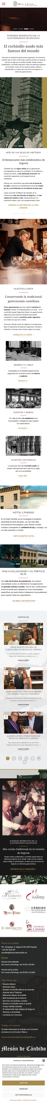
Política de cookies (16, 1100)
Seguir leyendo (23, 660)
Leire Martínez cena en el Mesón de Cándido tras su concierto (23, 693)
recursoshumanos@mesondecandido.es (18, 1037)
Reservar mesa (9, 987)
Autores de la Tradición (12, 992)
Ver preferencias (23, 1095)
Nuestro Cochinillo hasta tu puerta (17, 1003)
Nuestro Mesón (9, 984)
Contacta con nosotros (12, 1015)
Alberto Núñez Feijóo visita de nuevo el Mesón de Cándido (23, 737)
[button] (44, 1060)
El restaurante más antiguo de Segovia (19, 1009)
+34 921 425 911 (8, 950)
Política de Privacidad (29, 1100)
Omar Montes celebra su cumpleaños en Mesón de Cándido (23, 648)
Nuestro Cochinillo (18, 990)
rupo (13, 1006)
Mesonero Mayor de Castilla (14, 995)
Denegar (23, 1089)
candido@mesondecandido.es (14, 952)
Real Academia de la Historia (14, 998)
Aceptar (23, 1083)
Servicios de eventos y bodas (15, 1001)
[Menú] (4, 3)
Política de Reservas (23, 1056)
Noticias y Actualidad (11, 1012)
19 (39, 758)
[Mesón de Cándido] (25, 4)
